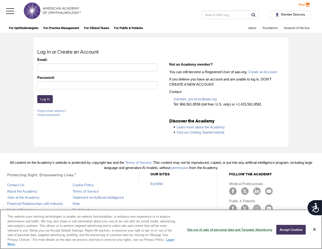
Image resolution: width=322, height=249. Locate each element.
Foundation (270, 28)
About (252, 28)
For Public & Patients (128, 28)
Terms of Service (138, 162)
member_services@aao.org (195, 99)
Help (76, 204)
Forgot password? (48, 115)
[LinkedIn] (257, 191)
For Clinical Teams (96, 28)
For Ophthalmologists (23, 28)
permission (179, 168)
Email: (42, 60)
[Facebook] (233, 191)
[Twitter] (245, 191)
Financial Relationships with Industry (35, 204)
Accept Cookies (291, 229)
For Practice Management (61, 28)
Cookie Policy (83, 185)
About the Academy (22, 191)
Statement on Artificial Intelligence (98, 197)
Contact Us (16, 185)
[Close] (314, 229)
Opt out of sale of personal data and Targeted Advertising (229, 229)
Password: (46, 78)
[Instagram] (257, 208)
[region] (161, 229)
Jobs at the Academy (23, 197)
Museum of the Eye (297, 28)
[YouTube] (269, 191)
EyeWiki (156, 184)
